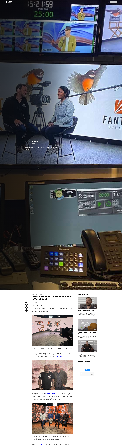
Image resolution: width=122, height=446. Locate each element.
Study (60, 2)
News (50, 2)
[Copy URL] (26, 310)
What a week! (41, 294)
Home (33, 294)
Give (65, 2)
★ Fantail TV (113, 2)
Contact (70, 2)
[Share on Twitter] (26, 307)
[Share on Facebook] (26, 305)
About (55, 2)
